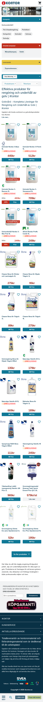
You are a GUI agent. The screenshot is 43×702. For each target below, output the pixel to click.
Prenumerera (33, 595)
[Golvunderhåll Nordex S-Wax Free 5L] (11, 216)
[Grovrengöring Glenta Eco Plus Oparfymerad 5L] (32, 513)
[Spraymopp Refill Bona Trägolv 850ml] (11, 429)
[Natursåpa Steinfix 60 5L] (11, 386)
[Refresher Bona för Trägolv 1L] (32, 386)
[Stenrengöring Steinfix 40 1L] (32, 429)
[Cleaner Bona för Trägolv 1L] (11, 301)
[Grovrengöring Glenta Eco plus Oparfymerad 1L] (11, 513)
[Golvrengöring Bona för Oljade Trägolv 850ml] (11, 344)
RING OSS (20, 697)
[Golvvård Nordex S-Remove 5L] (11, 174)
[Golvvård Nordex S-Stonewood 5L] (32, 174)
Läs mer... (5, 117)
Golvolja (6, 38)
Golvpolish (7, 34)
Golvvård (18, 34)
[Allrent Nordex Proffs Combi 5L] (32, 216)
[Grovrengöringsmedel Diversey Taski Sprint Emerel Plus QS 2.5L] (32, 471)
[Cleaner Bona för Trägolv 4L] (32, 301)
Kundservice (21, 625)
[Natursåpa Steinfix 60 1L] (32, 344)
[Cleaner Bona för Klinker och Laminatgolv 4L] (11, 259)
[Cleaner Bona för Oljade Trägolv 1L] (32, 259)
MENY (3, 699)
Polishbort (25, 30)
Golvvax (28, 34)
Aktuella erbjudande (21, 631)
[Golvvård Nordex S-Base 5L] (11, 132)
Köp (12, 160)
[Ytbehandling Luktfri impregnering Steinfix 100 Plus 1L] (11, 471)
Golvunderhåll (7, 25)
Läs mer (32, 499)
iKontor (21, 619)
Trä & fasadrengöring (10, 30)
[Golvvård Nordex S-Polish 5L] (32, 132)
